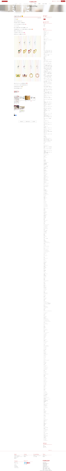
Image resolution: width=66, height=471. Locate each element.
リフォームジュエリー (46, 33)
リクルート (50, 3)
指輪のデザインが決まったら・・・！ (27, 100)
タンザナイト (45, 371)
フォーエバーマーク (46, 393)
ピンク (44, 294)
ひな (44, 422)
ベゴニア (45, 284)
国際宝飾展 (45, 170)
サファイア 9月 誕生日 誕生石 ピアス (48, 63)
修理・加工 (45, 395)
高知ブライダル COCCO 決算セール (48, 103)
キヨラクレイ (45, 301)
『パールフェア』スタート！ (21, 100)
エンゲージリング (46, 407)
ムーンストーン (45, 365)
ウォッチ (31, 3)
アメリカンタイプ (46, 368)
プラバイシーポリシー (16, 467)
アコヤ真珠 (45, 267)
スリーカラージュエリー (46, 154)
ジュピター (45, 384)
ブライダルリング (46, 419)
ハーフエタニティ (46, 312)
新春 (44, 350)
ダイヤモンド (45, 438)
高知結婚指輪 (45, 164)
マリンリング (45, 261)
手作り (44, 47)
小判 (44, 223)
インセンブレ (45, 211)
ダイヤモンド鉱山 (46, 433)
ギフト (44, 325)
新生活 (44, 326)
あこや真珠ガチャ (46, 193)
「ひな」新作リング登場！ (16, 103)
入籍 (44, 344)
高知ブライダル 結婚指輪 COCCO (48, 116)
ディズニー (45, 416)
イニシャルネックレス (46, 250)
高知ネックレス (45, 132)
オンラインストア (5, 1)
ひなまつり (45, 161)
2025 (44, 101)
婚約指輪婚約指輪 (46, 400)
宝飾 (44, 271)
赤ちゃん (45, 410)
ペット (44, 144)
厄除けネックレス (46, 168)
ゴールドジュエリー (46, 307)
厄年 (44, 282)
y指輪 (44, 274)
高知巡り (45, 42)
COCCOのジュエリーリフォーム (36, 455)
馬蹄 (44, 257)
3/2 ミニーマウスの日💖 (32, 100)
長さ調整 (45, 217)
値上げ (44, 48)
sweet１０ (45, 327)
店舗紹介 (35, 3)
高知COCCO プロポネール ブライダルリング (48, 95)
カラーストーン (45, 157)
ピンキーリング (45, 378)
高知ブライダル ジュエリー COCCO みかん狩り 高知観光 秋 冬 (48, 98)
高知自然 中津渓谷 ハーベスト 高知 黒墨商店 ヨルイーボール (48, 71)
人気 (44, 239)
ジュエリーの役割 (46, 238)
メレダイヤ (45, 313)
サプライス (45, 351)
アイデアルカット (46, 440)
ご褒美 (44, 198)
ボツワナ (45, 434)
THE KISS (45, 175)
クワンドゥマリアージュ (46, 397)
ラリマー (45, 355)
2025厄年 (45, 74)
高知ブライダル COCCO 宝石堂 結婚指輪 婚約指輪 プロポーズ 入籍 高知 (48, 90)
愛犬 (44, 143)
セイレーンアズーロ (46, 403)
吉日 (44, 188)
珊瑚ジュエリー (45, 423)
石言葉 (44, 156)
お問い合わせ (54, 1)
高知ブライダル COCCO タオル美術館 (48, 100)
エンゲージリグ (45, 227)
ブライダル (16, 3)
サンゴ (44, 269)
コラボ (44, 200)
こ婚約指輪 (45, 109)
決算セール (45, 235)
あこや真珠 (45, 349)
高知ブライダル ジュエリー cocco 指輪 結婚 (48, 113)
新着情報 (39, 3)
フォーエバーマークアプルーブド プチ (48, 311)
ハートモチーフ (45, 333)
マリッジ (45, 343)
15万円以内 (45, 231)
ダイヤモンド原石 (46, 427)
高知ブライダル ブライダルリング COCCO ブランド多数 (48, 130)
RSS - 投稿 (44, 446)
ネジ (44, 256)
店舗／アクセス (16, 462)
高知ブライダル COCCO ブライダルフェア (48, 107)
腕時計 (44, 428)
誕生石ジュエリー (46, 292)
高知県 (44, 340)
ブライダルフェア (46, 429)
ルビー (44, 390)
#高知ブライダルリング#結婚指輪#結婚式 (48, 147)
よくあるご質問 (16, 466)
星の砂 (44, 263)
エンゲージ (45, 352)
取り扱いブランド (16, 457)
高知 (44, 432)
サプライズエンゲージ (46, 185)
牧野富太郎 (45, 136)
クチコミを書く (25, 464)
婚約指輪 (45, 401)
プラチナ (45, 245)
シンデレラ (45, 383)
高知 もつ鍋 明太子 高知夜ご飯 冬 (48, 62)
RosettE (45, 415)
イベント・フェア (16, 463)
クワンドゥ (45, 244)
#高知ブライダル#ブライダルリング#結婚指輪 (48, 151)
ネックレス (45, 391)
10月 (44, 286)
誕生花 (44, 374)
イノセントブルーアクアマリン (47, 321)
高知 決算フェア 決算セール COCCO (47, 105)
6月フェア (45, 305)
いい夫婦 (45, 363)
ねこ (44, 37)
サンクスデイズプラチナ (46, 246)
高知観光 (45, 43)
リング (44, 408)
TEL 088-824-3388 (45, 464)
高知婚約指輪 (45, 163)
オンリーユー (45, 396)
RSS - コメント (45, 447)
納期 (44, 237)
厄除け (44, 299)
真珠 (44, 402)
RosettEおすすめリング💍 (16, 110)
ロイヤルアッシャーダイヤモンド (47, 141)
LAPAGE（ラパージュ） (21, 112)
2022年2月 (45, 262)
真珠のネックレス (46, 435)
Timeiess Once (45, 306)
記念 (44, 254)
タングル (45, 290)
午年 (44, 49)
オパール (45, 357)
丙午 (44, 46)
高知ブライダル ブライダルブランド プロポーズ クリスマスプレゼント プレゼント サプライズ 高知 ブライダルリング (48, 83)
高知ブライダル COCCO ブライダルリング (48, 94)
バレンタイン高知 (46, 166)
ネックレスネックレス (46, 346)
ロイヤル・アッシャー (46, 319)
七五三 (44, 314)
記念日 (44, 330)
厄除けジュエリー (46, 273)
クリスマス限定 (45, 230)
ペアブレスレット (46, 226)
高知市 (44, 243)
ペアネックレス (45, 174)
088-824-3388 (58, 1)
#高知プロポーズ (45, 179)
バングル (45, 295)
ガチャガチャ (45, 192)
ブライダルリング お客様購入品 (47, 303)
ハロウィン (45, 281)
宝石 (44, 331)
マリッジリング (45, 406)
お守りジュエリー (46, 173)
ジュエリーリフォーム (26, 3)
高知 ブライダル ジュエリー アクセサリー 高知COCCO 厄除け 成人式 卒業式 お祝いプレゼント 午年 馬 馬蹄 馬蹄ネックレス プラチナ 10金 (48, 52)
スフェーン (45, 277)
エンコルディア (45, 255)
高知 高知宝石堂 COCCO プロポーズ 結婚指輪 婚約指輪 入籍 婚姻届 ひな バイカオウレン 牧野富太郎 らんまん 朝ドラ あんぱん (48, 66)
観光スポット (45, 41)
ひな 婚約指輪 (45, 394)
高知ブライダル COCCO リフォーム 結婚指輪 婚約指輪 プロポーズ (48, 92)
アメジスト (45, 356)
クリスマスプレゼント (46, 280)
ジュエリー (20, 3)
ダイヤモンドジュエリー (46, 224)
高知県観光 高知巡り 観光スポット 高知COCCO (48, 102)
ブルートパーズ (45, 381)
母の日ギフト (45, 212)
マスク (44, 216)
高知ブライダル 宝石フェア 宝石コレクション (48, 134)
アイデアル (45, 439)
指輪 (44, 425)
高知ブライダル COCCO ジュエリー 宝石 (48, 125)
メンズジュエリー (46, 293)
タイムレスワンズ (46, 225)
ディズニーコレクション (46, 413)
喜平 (44, 218)
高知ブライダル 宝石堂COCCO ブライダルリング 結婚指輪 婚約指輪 (48, 73)
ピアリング (45, 195)
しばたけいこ (45, 56)
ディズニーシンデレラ (46, 302)
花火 (44, 300)
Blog (44, 25)
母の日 (44, 213)
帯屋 (44, 229)
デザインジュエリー (46, 208)
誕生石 (44, 389)
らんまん (45, 135)
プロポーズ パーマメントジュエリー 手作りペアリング (48, 60)
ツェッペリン (45, 236)
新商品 (44, 296)
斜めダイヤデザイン (46, 186)
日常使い (45, 44)
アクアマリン (45, 369)
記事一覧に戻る (28, 121)
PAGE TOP (49, 450)
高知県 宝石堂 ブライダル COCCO (47, 111)
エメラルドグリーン (46, 318)
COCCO (45, 375)
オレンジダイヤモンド (46, 162)
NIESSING (45, 275)
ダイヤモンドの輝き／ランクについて (18, 456)
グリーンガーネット (46, 341)
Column (44, 24)
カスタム (45, 142)
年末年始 (45, 353)
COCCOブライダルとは (16, 455)
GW (44, 315)
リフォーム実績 (35, 456)
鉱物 (44, 219)
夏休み (44, 112)
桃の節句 (45, 160)
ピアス (44, 387)
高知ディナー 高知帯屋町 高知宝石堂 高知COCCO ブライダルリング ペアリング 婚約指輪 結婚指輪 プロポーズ (48, 76)
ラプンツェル (45, 289)
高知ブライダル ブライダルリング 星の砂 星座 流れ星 (48, 138)
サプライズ (45, 276)
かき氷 (44, 404)
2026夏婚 (45, 34)
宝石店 (44, 283)
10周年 (44, 264)
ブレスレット (45, 388)
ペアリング (45, 288)
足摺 (44, 364)
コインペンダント (46, 204)
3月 (44, 328)
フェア (44, 414)
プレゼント (45, 334)
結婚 (44, 409)
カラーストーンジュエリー (47, 85)
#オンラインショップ (46, 194)
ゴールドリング (45, 191)
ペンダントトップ (46, 252)
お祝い (44, 322)
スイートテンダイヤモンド (47, 251)
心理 (44, 309)
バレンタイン (45, 339)
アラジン (45, 412)
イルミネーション (46, 265)
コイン (44, 207)
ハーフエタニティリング (46, 320)
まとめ (44, 199)
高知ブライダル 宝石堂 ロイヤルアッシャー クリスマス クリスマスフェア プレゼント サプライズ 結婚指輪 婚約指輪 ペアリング (48, 80)
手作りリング (45, 31)
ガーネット (45, 372)
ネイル (44, 337)
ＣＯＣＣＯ (45, 431)
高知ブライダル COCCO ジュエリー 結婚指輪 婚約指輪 (48, 115)
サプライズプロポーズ (46, 180)
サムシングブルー (46, 220)
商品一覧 (15, 458)
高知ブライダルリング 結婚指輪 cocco (47, 119)
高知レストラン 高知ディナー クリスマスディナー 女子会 (48, 55)
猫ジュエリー (45, 36)
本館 (44, 376)
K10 (44, 153)
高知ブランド (45, 420)
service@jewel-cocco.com (46, 466)
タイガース (45, 202)
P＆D (44, 248)
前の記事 (21, 121)
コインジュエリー (46, 206)
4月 (44, 324)
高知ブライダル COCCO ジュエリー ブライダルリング (48, 123)
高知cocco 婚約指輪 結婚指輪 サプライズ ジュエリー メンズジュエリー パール (48, 87)
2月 (44, 338)
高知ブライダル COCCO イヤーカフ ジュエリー (48, 128)
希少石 (44, 210)
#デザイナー (45, 181)
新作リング (45, 421)
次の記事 (33, 121)
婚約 (44, 370)
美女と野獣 (45, 287)
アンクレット (45, 385)
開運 (44, 268)
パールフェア (45, 232)
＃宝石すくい (45, 182)
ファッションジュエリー (46, 332)
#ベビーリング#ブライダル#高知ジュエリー (48, 149)
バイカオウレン (45, 137)
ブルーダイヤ (45, 233)
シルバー (45, 359)
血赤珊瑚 (45, 270)
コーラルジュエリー (46, 126)
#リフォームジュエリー (46, 183)
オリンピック (45, 201)
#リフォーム (45, 189)
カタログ (45, 308)
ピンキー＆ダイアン (46, 249)
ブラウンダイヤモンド (46, 345)
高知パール (45, 172)
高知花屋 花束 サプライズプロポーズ (48, 40)
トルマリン (45, 366)
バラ (44, 187)
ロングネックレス (46, 258)
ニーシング (45, 426)
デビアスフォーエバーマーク (47, 242)
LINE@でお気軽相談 (44, 3)
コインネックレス (46, 205)
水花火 (44, 35)
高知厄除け (45, 167)
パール (44, 358)
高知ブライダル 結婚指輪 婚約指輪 (48, 131)
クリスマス (45, 347)
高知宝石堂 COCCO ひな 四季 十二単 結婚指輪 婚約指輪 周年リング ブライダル (48, 69)
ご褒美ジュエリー (46, 176)
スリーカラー (45, 155)
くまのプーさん (45, 214)
